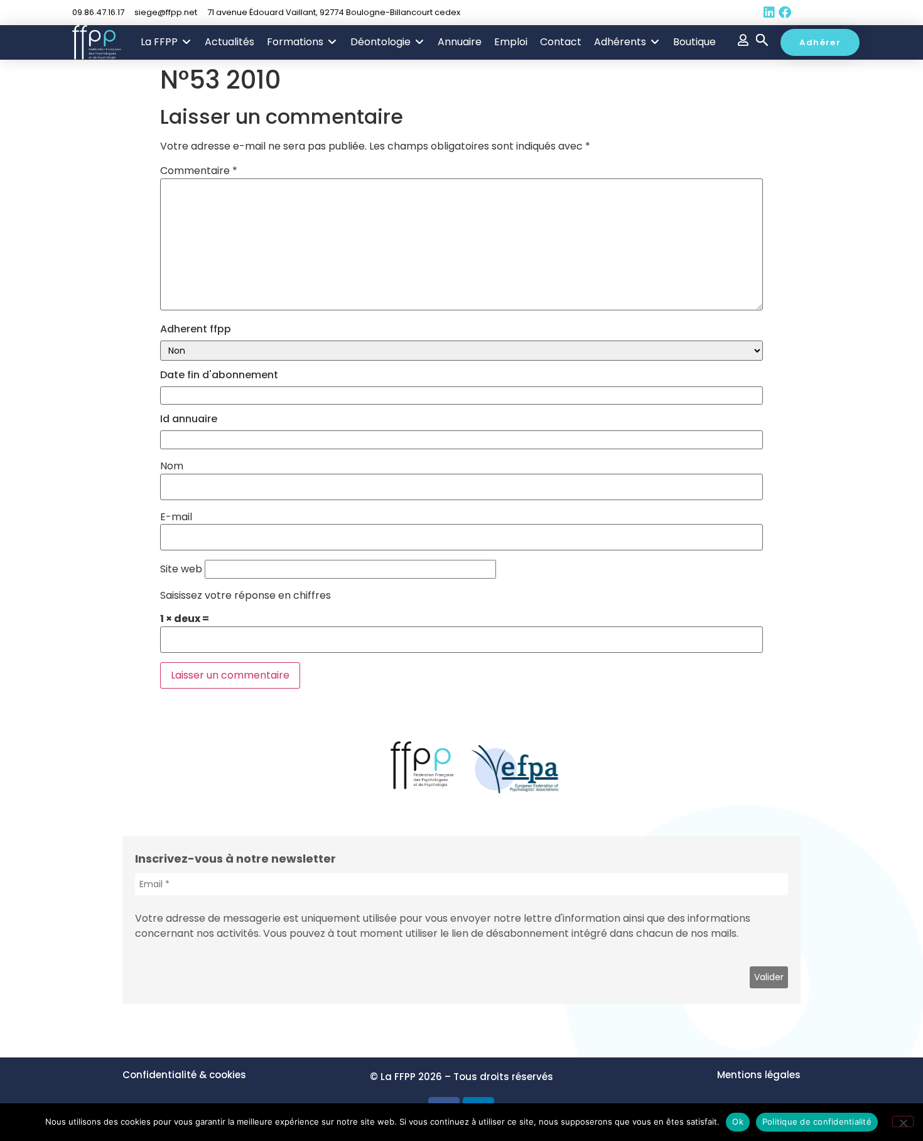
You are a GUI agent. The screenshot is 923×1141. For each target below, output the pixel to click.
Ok (737, 1121)
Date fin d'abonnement (219, 375)
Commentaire (198, 171)
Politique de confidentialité (817, 1121)
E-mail (176, 517)
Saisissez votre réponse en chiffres (245, 596)
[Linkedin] (769, 12)
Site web (181, 569)
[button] (166, 42)
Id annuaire (188, 419)
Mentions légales (759, 1074)
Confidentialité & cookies (184, 1074)
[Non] (903, 1121)
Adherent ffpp (195, 329)
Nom (171, 466)
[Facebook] (785, 12)
